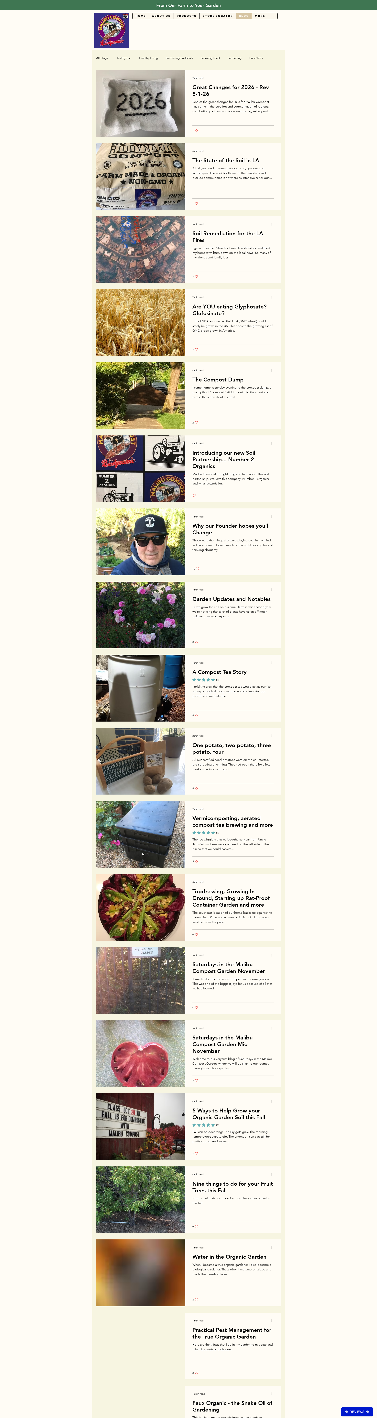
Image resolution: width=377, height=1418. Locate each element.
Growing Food (210, 58)
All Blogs (102, 58)
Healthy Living (148, 58)
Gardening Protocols (179, 58)
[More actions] (273, 78)
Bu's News (256, 58)
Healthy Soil (123, 58)
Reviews (357, 1411)
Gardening (235, 58)
